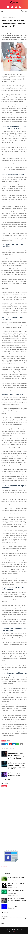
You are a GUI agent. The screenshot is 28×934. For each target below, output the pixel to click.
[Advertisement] (12, 834)
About (13, 929)
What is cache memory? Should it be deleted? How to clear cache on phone (17, 892)
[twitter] (12, 7)
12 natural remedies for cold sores (16, 878)
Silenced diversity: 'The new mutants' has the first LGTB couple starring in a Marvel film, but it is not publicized (17, 756)
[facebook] (8, 7)
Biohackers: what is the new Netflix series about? (16, 774)
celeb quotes (14, 916)
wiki (14, 923)
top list (14, 918)
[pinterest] (20, 7)
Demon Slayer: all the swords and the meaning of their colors (17, 899)
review (6, 16)
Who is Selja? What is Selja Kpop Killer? (17, 884)
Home (2, 16)
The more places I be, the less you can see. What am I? (16, 905)
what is (14, 921)
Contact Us (19, 929)
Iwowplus (16, 931)
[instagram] (16, 7)
